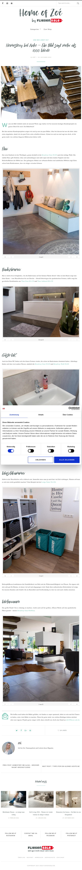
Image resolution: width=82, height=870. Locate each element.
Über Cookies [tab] (68, 415)
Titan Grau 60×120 (27, 281)
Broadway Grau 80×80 (49, 155)
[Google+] (25, 730)
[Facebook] (2, 3)
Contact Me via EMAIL (30, 834)
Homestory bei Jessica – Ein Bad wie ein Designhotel (68, 813)
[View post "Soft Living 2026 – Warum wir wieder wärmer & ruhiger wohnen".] (41, 799)
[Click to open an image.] (41, 92)
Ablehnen (40, 460)
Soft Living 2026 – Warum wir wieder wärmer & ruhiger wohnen (41, 813)
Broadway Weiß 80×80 (61, 364)
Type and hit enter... (64, 3)
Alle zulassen (67, 460)
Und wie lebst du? (41, 40)
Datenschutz (50, 857)
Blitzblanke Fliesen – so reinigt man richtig (13, 813)
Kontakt (30, 857)
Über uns (21, 857)
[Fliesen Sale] (41, 15)
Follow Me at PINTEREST (71, 834)
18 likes (63, 730)
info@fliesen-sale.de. (73, 720)
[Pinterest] (11, 3)
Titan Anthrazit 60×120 (45, 281)
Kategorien (34, 29)
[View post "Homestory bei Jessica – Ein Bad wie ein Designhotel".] (68, 799)
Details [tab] (41, 415)
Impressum (39, 857)
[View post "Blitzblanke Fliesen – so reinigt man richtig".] (13, 799)
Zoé (33, 57)
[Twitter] (16, 730)
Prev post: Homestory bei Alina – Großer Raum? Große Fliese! (21, 766)
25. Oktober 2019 (44, 57)
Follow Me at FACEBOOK (50, 834)
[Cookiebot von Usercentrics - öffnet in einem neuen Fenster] (70, 408)
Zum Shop (48, 29)
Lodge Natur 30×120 (49, 482)
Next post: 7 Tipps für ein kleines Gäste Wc (61, 766)
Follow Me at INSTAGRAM (10, 834)
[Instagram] (7, 3)
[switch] (31, 451)
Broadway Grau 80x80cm (26, 610)
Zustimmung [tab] (14, 415)
